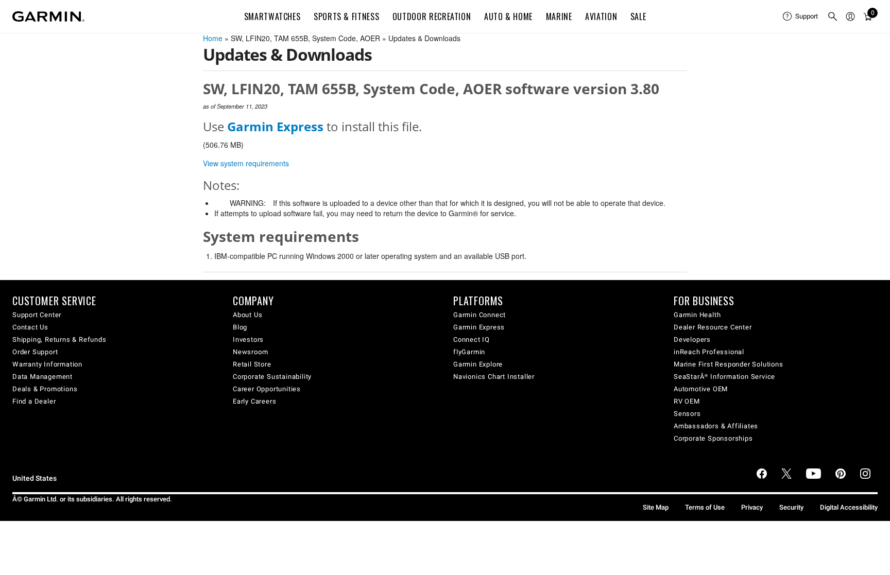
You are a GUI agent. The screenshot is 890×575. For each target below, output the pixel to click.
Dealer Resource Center (713, 327)
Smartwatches (272, 16)
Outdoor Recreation (431, 16)
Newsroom (250, 352)
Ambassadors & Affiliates (716, 426)
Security (791, 507)
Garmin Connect (479, 315)
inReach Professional (709, 352)
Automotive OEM (701, 389)
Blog (240, 327)
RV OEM (687, 401)
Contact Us (30, 327)
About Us (247, 315)
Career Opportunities (267, 389)
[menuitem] (801, 16)
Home (212, 38)
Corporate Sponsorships (713, 438)
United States (34, 478)
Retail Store (252, 364)
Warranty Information (47, 364)
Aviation (601, 16)
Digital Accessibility (849, 507)
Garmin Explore (478, 364)
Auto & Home (508, 16)
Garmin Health (697, 315)
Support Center (36, 315)
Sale (638, 16)
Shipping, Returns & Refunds (59, 339)
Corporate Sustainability (272, 376)
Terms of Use (705, 507)
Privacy (752, 507)
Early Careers (254, 401)
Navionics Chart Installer (494, 376)
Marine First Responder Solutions (728, 364)
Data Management (42, 376)
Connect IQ (471, 339)
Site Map (656, 507)
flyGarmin (469, 352)
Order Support (35, 352)
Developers (692, 339)
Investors (248, 339)
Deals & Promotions (44, 389)
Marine (559, 16)
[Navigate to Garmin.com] (48, 16)
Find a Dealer (34, 401)
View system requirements (246, 163)
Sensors (687, 413)
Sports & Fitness (346, 16)
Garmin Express (479, 327)
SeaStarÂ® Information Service (724, 376)
